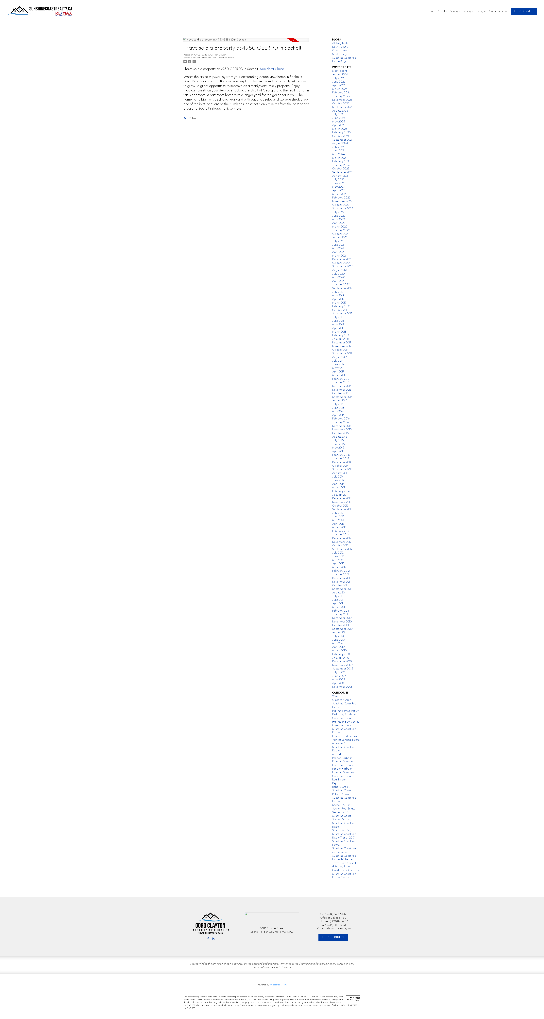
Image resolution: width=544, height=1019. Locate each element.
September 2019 (342, 288)
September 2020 (342, 266)
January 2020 (341, 284)
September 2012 (342, 549)
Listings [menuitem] (480, 11)
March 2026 (339, 89)
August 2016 (339, 400)
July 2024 (338, 147)
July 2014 (338, 477)
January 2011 (340, 614)
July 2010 (338, 636)
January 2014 (340, 495)
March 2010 (339, 650)
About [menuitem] (441, 11)
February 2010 (341, 654)
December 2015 (341, 426)
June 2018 (338, 321)
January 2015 (340, 458)
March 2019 (339, 303)
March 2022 (339, 227)
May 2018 (338, 324)
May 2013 (338, 520)
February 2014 (341, 491)
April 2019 (338, 299)
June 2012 (338, 556)
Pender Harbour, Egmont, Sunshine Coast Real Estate (343, 772)
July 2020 (338, 274)
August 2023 (340, 176)
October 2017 (340, 350)
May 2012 (338, 560)
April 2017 (338, 371)
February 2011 (340, 611)
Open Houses (340, 50)
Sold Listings (340, 54)
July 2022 (338, 212)
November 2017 (341, 346)
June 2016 (338, 408)
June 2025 (339, 118)
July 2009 (338, 672)
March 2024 (339, 158)
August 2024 (340, 143)
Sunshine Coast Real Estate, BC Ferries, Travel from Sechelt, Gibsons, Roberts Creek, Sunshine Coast (346, 863)
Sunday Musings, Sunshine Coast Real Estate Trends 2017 (344, 834)
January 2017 (340, 382)
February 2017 (340, 379)
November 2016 (341, 390)
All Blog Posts (340, 43)
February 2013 (341, 531)
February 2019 (341, 306)
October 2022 (340, 205)
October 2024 (340, 136)
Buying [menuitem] (454, 11)
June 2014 (338, 480)
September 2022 (342, 208)
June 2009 (339, 676)
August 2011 (339, 592)
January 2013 (340, 534)
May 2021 (338, 248)
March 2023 (339, 194)
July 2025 (338, 114)
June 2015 (338, 444)
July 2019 (338, 292)
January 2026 (341, 96)
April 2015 (338, 451)
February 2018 (340, 335)
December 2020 (342, 259)
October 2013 (340, 506)
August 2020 (340, 270)
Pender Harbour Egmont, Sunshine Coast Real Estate (343, 762)
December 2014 (341, 462)
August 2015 (339, 437)
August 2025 (340, 111)
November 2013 (341, 502)
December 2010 (342, 618)
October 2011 (340, 585)
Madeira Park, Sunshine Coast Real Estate (344, 747)
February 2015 (341, 455)
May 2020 (338, 277)
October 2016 (340, 393)
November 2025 (342, 100)
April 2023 (338, 190)
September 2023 (342, 172)
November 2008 (342, 687)
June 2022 (338, 216)
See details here (272, 69)
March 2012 (339, 567)
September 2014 (342, 469)
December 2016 (341, 386)
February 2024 (341, 161)
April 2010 (338, 647)
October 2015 (340, 433)
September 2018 (342, 313)
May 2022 (338, 219)
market (336, 754)
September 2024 (342, 140)
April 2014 (338, 484)
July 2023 (338, 179)
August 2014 (339, 473)
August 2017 (339, 357)
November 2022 (342, 201)
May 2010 (338, 643)
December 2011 (341, 578)
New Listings (340, 47)
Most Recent (339, 71)
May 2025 (338, 121)
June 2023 (338, 183)
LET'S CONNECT (524, 11)
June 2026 (338, 82)
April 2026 (338, 85)
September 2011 (341, 589)
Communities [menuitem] (497, 11)
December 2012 (341, 538)
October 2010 (340, 625)
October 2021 (340, 234)
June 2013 (338, 516)
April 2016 (338, 415)
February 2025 (341, 132)
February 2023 (341, 197)
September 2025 (342, 107)
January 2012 (340, 574)
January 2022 (341, 230)
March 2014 (339, 487)
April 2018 (338, 328)
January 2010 (340, 658)
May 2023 (338, 187)
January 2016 (340, 422)
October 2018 (340, 310)
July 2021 (338, 241)
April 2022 (338, 223)
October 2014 (340, 466)
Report (336, 783)
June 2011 (338, 600)
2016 (335, 696)
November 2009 (342, 665)
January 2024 (341, 165)
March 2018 (339, 332)
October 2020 (341, 263)
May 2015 (338, 448)
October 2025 (340, 103)
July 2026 (338, 78)
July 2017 (337, 361)
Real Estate (339, 779)
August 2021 (339, 237)
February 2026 (341, 92)
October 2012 (340, 545)
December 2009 (342, 661)
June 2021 (338, 245)
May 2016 (338, 411)
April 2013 (338, 524)
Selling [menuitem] (467, 11)
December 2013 (341, 498)
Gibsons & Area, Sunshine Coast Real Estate (344, 704)
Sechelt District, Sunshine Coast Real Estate (213, 58)
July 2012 (338, 553)
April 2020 (339, 281)
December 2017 (341, 342)
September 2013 (342, 509)
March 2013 (339, 527)
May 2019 (338, 295)
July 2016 (338, 404)
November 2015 (342, 429)
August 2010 (339, 632)
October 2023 (340, 168)
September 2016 (342, 397)
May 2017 (338, 368)
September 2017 (342, 353)
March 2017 (339, 375)
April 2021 (338, 252)
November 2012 (341, 542)
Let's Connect (333, 937)
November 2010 (342, 621)
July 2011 (337, 596)
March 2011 (339, 607)
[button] (524, 11)
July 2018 (337, 317)
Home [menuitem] (431, 11)
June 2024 (338, 150)
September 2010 (342, 629)
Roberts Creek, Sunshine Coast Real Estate (344, 798)
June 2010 (338, 640)
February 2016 (341, 418)
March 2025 (339, 129)
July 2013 (338, 513)
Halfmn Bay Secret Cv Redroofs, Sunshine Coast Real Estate (345, 714)
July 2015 (338, 440)
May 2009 (338, 679)
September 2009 (342, 668)
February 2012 (341, 571)
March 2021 (339, 256)
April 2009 (339, 683)
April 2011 (338, 603)
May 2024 (338, 154)
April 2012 (338, 563)
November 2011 (341, 582)
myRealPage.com (278, 985)
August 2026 (340, 74)
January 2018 (340, 339)
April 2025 (338, 125)
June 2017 (338, 364)
